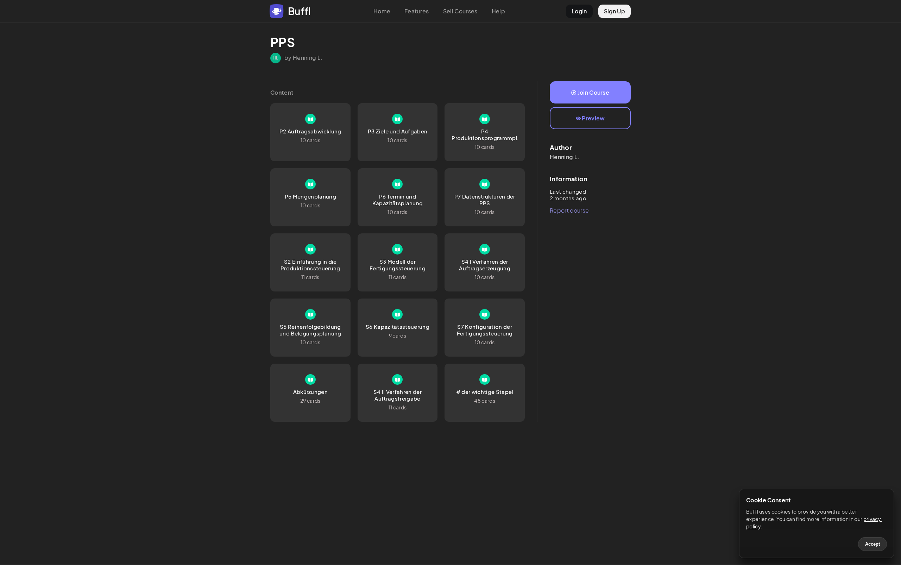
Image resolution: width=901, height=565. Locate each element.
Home (381, 11)
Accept (872, 544)
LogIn (579, 11)
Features (416, 11)
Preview (593, 118)
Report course (569, 210)
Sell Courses (460, 11)
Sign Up (614, 11)
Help (498, 11)
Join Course (594, 92)
